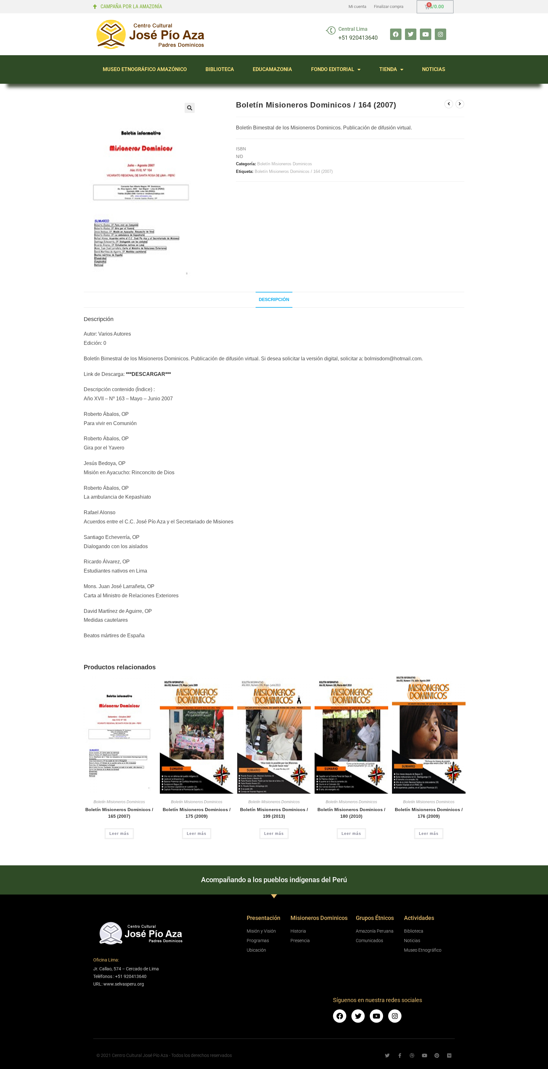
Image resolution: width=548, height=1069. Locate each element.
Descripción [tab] (274, 299)
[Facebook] (395, 34)
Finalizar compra (388, 6)
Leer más (119, 833)
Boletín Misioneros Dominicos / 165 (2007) (119, 813)
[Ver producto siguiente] (459, 104)
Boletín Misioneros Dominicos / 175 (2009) (197, 813)
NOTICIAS (433, 69)
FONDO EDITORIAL (332, 69)
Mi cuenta (357, 6)
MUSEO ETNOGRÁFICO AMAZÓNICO (145, 69)
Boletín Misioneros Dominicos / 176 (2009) (429, 813)
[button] (190, 108)
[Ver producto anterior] (448, 104)
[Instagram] (440, 34)
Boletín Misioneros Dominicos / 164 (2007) (294, 171)
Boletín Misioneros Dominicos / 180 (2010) (351, 813)
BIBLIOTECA (220, 69)
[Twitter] (410, 34)
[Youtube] (425, 34)
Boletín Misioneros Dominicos (284, 163)
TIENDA (388, 69)
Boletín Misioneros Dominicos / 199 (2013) (274, 813)
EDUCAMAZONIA (272, 69)
